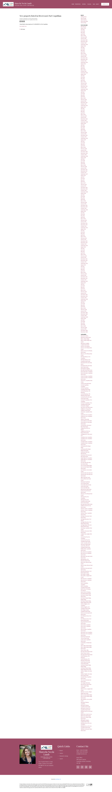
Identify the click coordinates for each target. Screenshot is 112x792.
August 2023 (83, 74)
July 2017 (82, 177)
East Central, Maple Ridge (86, 465)
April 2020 (83, 129)
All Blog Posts (84, 16)
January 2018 (83, 168)
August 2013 (83, 247)
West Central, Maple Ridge (86, 694)
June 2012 (83, 268)
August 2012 (83, 265)
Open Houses (84, 19)
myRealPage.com (58, 779)
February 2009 (84, 327)
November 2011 (84, 278)
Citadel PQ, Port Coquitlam (86, 414)
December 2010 (84, 294)
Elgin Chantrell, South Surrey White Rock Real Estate (86, 479)
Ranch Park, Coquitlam (86, 624)
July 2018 (82, 159)
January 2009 (83, 329)
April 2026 (83, 34)
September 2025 (84, 44)
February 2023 (84, 83)
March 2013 (83, 254)
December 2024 (84, 57)
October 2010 (83, 297)
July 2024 (83, 65)
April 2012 (83, 270)
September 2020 (84, 122)
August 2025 (83, 46)
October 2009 (84, 315)
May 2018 (83, 162)
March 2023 (83, 81)
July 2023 (82, 75)
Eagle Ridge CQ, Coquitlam (86, 458)
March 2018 (83, 165)
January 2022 (83, 101)
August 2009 (83, 318)
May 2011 (83, 287)
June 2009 (83, 321)
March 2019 (83, 147)
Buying (84, 4)
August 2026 (83, 28)
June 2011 (83, 285)
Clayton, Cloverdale (85, 419)
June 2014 (83, 232)
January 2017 (83, 186)
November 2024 (84, 59)
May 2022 (83, 95)
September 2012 (84, 263)
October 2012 (83, 262)
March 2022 (83, 98)
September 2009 (84, 317)
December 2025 (84, 40)
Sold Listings (83, 22)
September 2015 (84, 209)
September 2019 (84, 138)
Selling (89, 4)
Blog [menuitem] (94, 4)
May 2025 (83, 50)
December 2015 (84, 205)
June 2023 (83, 77)
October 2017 (83, 172)
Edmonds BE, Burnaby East (86, 472)
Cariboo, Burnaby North (86, 383)
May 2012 (83, 269)
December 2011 (84, 276)
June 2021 (83, 110)
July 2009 (83, 320)
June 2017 (83, 178)
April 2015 (83, 217)
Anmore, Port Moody (85, 346)
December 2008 (84, 330)
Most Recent (83, 26)
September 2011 (84, 281)
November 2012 (84, 260)
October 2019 (83, 136)
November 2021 (84, 102)
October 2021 (83, 104)
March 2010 (83, 308)
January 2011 (83, 293)
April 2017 (83, 181)
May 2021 (83, 111)
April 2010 (83, 306)
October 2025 (83, 43)
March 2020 (83, 130)
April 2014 (83, 235)
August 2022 (83, 90)
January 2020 (83, 133)
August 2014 (83, 229)
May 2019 (83, 144)
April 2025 (83, 52)
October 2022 (83, 87)
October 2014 (83, 226)
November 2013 (84, 242)
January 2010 (83, 311)
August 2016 (83, 193)
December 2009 (84, 312)
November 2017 (84, 171)
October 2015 (83, 208)
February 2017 (84, 184)
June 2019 (83, 142)
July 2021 (82, 108)
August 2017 (83, 175)
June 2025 (83, 49)
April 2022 (83, 96)
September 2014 (84, 227)
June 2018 (83, 160)
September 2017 (84, 174)
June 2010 (83, 303)
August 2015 (83, 211)
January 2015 (83, 221)
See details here (23, 26)
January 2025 (83, 56)
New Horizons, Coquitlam (86, 578)
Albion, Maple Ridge (85, 338)
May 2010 (83, 305)
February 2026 (84, 37)
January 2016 (83, 203)
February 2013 (84, 256)
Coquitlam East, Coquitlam (86, 437)
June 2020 (83, 126)
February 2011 (84, 291)
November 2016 (84, 189)
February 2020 (84, 132)
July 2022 (82, 92)
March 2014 (83, 236)
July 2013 (82, 248)
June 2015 (83, 214)
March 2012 (83, 272)
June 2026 (83, 31)
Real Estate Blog (84, 21)
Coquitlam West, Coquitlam (86, 441)
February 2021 (84, 116)
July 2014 (82, 230)
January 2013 (83, 257)
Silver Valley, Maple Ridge (86, 645)
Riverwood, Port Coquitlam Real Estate (30, 19)
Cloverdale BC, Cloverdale (86, 420)
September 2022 (84, 89)
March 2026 (83, 35)
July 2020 (83, 125)
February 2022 (84, 99)
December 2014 (84, 223)
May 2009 (83, 323)
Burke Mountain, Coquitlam (86, 371)
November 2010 (84, 296)
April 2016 (83, 199)
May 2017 (83, 180)
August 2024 (83, 63)
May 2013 (83, 251)
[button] (105, 4)
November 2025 (84, 41)
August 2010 (83, 300)
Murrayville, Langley (85, 574)
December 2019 (84, 135)
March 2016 (83, 200)
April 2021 (83, 113)
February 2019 (84, 148)
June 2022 (83, 93)
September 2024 (84, 62)
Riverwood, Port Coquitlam (86, 632)
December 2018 (84, 151)
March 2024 (83, 69)
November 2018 (84, 153)
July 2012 (82, 266)
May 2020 (83, 127)
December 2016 (84, 187)
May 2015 (83, 215)
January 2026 (83, 38)
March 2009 (83, 326)
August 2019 (83, 139)
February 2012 (84, 273)
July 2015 (82, 212)
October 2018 (83, 154)
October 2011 (83, 279)
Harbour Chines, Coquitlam (86, 508)
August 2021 (83, 107)
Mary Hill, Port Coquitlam (86, 551)
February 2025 (84, 55)
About (97, 4)
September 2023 (84, 72)
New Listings (83, 18)
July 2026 (83, 29)
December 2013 (84, 241)
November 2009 (84, 314)
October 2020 (84, 120)
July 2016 (82, 195)
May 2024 (83, 66)
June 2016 (83, 196)
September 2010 (84, 299)
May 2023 (83, 78)
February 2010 (84, 309)
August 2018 (83, 157)
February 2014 (84, 238)
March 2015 (83, 218)
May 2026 (83, 32)
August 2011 (83, 282)
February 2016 (84, 202)
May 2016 (83, 198)
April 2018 (83, 163)
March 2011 (83, 290)
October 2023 (83, 71)
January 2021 (83, 117)
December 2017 (84, 169)
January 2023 (83, 84)
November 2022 (84, 86)
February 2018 (84, 166)
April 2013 (83, 253)
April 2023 (83, 80)
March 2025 (83, 53)
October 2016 (83, 190)
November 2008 (84, 332)
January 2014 (83, 239)
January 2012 (83, 275)
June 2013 (83, 250)
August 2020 (83, 123)
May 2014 (83, 233)
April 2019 (83, 145)
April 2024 (83, 68)
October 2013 (83, 244)
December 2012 (84, 259)
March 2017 (83, 183)
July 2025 (82, 47)
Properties (77, 4)
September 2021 (84, 105)
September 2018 (84, 156)
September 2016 (84, 192)
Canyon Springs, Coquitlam (86, 376)
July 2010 (82, 302)
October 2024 (84, 60)
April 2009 (83, 324)
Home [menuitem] (73, 4)
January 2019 (83, 150)
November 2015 (84, 206)
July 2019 (82, 141)
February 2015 (84, 220)
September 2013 (84, 245)
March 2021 (83, 114)
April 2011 (83, 288)
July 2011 (82, 284)
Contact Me (105, 4)
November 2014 (84, 224)
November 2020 (84, 119)
